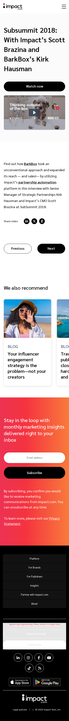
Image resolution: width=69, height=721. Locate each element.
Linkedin (18, 657)
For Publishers (34, 576)
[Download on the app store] (19, 682)
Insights (34, 585)
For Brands (34, 567)
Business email (36, 634)
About (34, 603)
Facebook (39, 657)
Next (51, 248)
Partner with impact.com (34, 594)
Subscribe (34, 472)
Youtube (49, 657)
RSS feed (40, 668)
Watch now (34, 86)
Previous (18, 248)
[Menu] (63, 6)
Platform (34, 558)
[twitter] (34, 221)
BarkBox (30, 163)
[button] (34, 112)
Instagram (28, 657)
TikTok (29, 668)
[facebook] (42, 221)
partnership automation (37, 182)
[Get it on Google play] (47, 682)
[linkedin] (27, 221)
